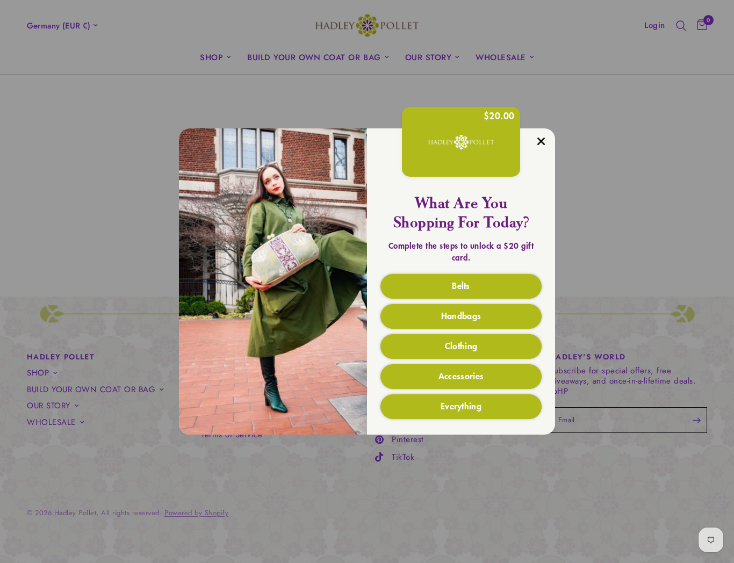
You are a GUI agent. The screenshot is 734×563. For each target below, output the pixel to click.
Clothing (461, 345)
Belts (461, 285)
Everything (461, 405)
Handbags (461, 315)
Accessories (461, 375)
